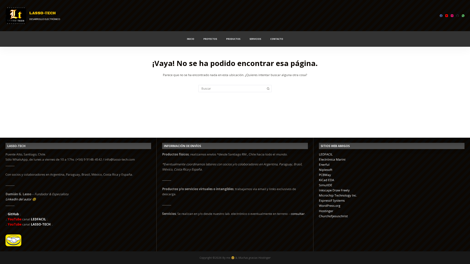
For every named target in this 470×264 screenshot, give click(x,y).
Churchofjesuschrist (333, 216)
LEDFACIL (326, 154)
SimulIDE (325, 185)
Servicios (255, 39)
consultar (298, 214)
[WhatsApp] (463, 15)
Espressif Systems (332, 200)
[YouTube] (446, 15)
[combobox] (232, 88)
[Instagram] (452, 15)
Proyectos (210, 39)
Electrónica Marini (332, 159)
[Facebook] (441, 15)
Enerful (324, 164)
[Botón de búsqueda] (268, 88)
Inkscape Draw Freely (334, 190)
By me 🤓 (228, 257)
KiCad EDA (326, 180)
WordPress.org (329, 205)
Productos (233, 39)
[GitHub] (457, 15)
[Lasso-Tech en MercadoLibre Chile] (78, 240)
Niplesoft (325, 170)
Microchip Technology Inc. (338, 195)
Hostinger (326, 211)
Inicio (190, 39)
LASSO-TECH (42, 13)
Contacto (276, 39)
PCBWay (325, 175)
